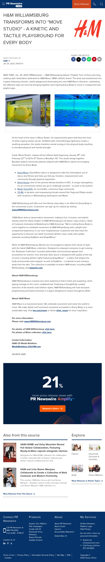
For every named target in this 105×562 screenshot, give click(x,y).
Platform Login (86, 526)
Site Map (60, 555)
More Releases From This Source (17, 494)
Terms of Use (8, 555)
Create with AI (35, 529)
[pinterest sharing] (94, 59)
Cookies (8, 557)
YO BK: (20, 192)
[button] (27, 110)
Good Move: (23, 172)
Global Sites (60, 536)
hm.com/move (40, 310)
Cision (88, 557)
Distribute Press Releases (36, 533)
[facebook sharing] (73, 59)
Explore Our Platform (38, 523)
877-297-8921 (88, 548)
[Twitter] (11, 543)
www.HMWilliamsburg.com (25, 209)
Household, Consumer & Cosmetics (94, 456)
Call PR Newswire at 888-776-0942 (14, 529)
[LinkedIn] (4, 543)
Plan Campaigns (35, 526)
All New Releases (87, 523)
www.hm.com (36, 267)
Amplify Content (35, 540)
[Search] (101, 4)
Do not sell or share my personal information (90, 534)
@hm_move (62, 310)
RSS (68, 555)
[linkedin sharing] (83, 59)
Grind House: (23, 182)
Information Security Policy (43, 555)
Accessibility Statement (64, 531)
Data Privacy (85, 529)
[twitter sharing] (78, 59)
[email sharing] (99, 59)
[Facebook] (8, 543)
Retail (74, 475)
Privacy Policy (23, 555)
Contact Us (8, 540)
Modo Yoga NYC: (25, 189)
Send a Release (81, 4)
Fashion (75, 453)
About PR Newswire (63, 523)
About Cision (60, 526)
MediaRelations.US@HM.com (26, 346)
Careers (58, 529)
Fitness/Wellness (96, 475)
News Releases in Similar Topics (86, 481)
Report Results (35, 537)
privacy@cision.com (91, 542)
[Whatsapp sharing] (89, 59)
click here (50, 329)
